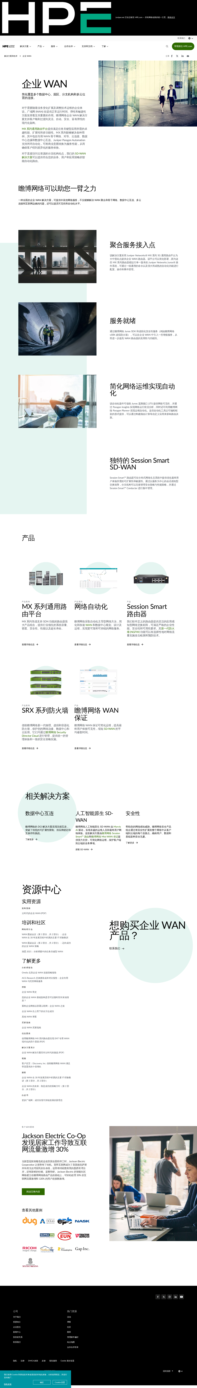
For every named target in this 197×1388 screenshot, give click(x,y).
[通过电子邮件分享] (187, 57)
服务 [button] (53, 46)
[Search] (167, 46)
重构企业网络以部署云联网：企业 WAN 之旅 (43, 1006)
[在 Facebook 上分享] (171, 57)
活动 (69, 1317)
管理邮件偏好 (72, 1337)
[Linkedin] (175, 1297)
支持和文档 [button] (87, 46)
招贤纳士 (17, 1322)
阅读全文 (171, 17)
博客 (69, 1322)
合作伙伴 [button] (68, 46)
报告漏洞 (53, 1361)
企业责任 (17, 1327)
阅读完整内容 (33, 1192)
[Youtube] (181, 1297)
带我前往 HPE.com (183, 46)
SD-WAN (109, 729)
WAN (89, 625)
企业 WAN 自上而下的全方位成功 (38, 1011)
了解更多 (29, 839)
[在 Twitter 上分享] (177, 57)
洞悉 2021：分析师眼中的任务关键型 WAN (42, 952)
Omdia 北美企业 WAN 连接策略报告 (39, 973)
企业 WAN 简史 (29, 992)
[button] (181, 38)
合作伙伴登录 (72, 1347)
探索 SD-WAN (83, 849)
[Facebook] (157, 1297)
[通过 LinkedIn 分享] (182, 57)
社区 (69, 1327)
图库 (69, 1332)
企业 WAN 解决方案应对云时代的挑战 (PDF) (43, 1053)
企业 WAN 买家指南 (31, 1028)
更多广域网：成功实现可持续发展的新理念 (42, 1100)
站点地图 (71, 1342)
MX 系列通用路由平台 (35, 129)
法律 (22, 1361)
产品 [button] (40, 46)
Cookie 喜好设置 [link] (67, 1361)
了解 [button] (104, 46)
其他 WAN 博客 (29, 1017)
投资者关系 (18, 1337)
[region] (57, 1238)
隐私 (15, 1361)
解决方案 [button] (24, 46)
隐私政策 (8, 1384)
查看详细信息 (28, 644)
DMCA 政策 (33, 1361)
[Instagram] (169, 1297)
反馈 (44, 1361)
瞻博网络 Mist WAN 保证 (104, 837)
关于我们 (17, 1317)
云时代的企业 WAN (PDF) (34, 913)
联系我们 (17, 1342)
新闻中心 (17, 1332)
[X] (163, 1297)
